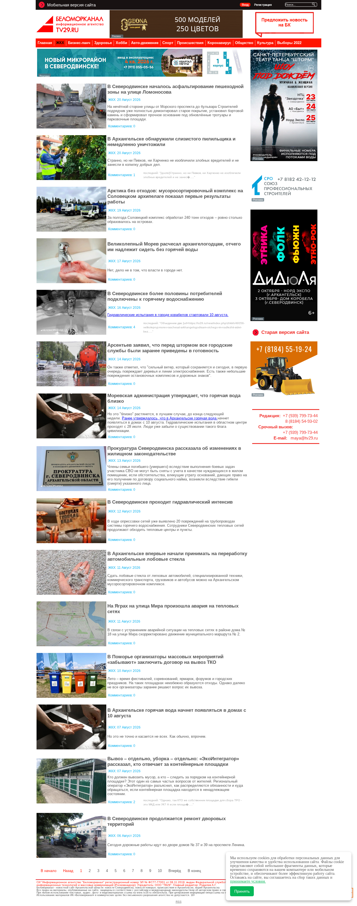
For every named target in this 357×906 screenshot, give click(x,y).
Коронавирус (219, 43)
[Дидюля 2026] (283, 320)
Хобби (121, 43)
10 (160, 871)
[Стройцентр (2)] (140, 75)
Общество (244, 43)
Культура (265, 43)
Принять (242, 891)
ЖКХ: (112, 100)
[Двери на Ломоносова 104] (176, 36)
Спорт (167, 43)
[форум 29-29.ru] (283, 201)
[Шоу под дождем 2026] (283, 160)
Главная (45, 43)
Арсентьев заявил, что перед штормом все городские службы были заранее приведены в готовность (169, 348)
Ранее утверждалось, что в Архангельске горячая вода (170, 418)
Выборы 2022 (289, 43)
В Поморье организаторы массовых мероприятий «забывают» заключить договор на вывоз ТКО (165, 659)
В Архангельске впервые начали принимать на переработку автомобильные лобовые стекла (177, 556)
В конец (194, 871)
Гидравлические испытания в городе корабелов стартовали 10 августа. (167, 315)
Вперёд (174, 871)
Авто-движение (144, 43)
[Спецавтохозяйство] (283, 396)
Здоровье (103, 43)
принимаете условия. (248, 881)
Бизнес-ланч (79, 43)
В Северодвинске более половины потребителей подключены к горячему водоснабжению (164, 296)
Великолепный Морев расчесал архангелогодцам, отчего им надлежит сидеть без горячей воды (174, 246)
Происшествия (190, 43)
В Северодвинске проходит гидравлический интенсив (170, 502)
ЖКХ (60, 43)
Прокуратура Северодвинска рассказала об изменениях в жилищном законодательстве (174, 451)
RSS (179, 901)
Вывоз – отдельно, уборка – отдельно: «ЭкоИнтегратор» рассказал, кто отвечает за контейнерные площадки (173, 761)
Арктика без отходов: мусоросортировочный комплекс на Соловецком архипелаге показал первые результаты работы (175, 196)
